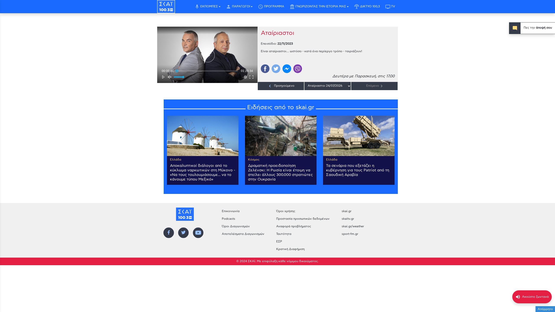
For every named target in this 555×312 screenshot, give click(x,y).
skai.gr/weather (353, 226)
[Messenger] (286, 68)
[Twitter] (276, 68)
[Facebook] (265, 68)
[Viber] (297, 68)
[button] (207, 55)
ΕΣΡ (279, 242)
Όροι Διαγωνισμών (236, 226)
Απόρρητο (545, 309)
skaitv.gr (348, 219)
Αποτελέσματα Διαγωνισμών (243, 234)
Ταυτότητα (283, 234)
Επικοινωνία (231, 211)
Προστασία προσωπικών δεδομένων (303, 219)
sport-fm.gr (350, 234)
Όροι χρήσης (285, 211)
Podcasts (228, 219)
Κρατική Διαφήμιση (290, 249)
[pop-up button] (245, 77)
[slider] (207, 70)
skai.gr (346, 211)
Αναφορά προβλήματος (293, 226)
